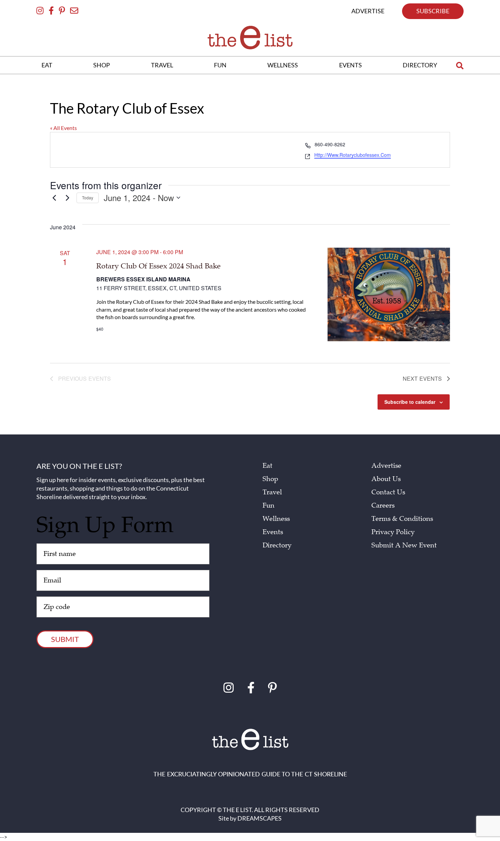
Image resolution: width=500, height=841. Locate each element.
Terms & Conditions (402, 519)
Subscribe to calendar (409, 401)
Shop (270, 479)
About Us (386, 479)
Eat (267, 466)
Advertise (386, 466)
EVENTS (350, 65)
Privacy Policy (393, 532)
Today (87, 197)
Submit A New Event (404, 545)
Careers (383, 505)
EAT (46, 65)
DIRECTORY (420, 65)
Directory (277, 545)
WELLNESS (282, 65)
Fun (268, 505)
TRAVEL (162, 65)
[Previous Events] (54, 198)
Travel (272, 492)
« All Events (63, 128)
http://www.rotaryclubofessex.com (352, 155)
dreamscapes (259, 818)
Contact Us (388, 492)
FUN (220, 65)
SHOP (101, 65)
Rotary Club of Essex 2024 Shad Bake (158, 266)
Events (273, 532)
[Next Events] (67, 198)
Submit (65, 639)
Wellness (276, 519)
